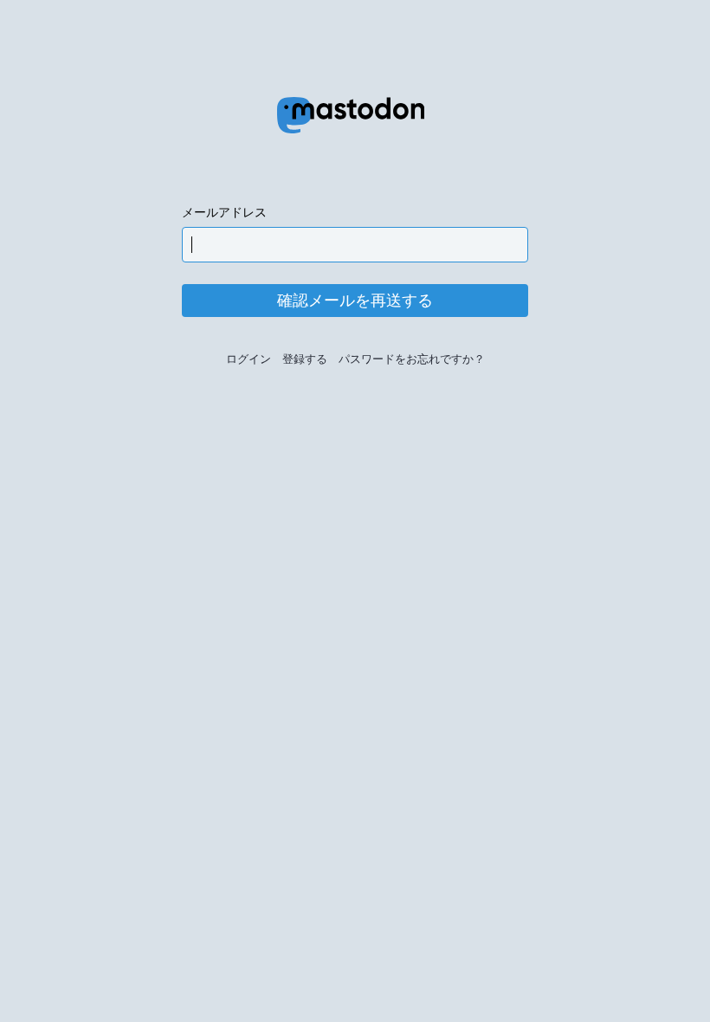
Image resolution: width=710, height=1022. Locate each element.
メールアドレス (224, 212)
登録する (304, 359)
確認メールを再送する (355, 300)
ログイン (248, 359)
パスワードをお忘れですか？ (412, 359)
